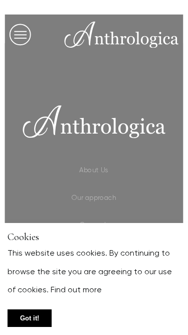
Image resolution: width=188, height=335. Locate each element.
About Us (94, 170)
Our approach (94, 197)
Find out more (75, 289)
